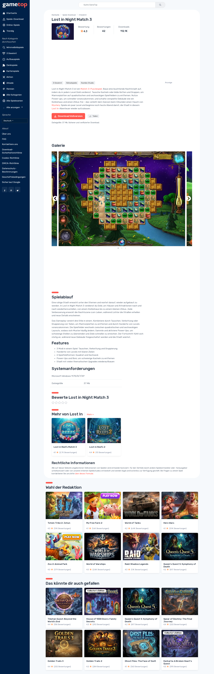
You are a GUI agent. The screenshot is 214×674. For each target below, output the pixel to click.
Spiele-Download (15, 19)
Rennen (10, 88)
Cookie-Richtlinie (10, 158)
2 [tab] (122, 248)
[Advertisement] (122, 60)
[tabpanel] (122, 198)
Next (188, 198)
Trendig (10, 31)
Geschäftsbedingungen (14, 177)
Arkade (9, 83)
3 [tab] (125, 248)
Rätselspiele (71, 83)
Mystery (56, 105)
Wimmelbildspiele (15, 47)
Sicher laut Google (11, 182)
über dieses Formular (84, 473)
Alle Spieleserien (14, 100)
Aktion (9, 77)
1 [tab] (118, 248)
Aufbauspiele (13, 59)
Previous (55, 198)
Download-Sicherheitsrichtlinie (12, 151)
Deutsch (8, 121)
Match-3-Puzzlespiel (91, 89)
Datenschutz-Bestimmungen (9, 170)
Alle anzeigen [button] (11, 107)
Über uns (6, 134)
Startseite (11, 13)
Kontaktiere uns (10, 144)
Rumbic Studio (87, 83)
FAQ (4, 139)
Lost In (55, 108)
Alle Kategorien (14, 94)
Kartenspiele (12, 71)
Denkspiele (11, 65)
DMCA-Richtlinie (10, 163)
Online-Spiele (13, 25)
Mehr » (90, 414)
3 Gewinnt (11, 53)
